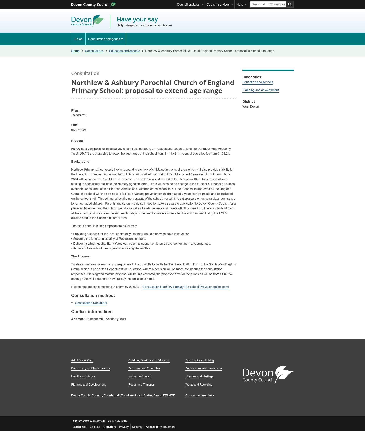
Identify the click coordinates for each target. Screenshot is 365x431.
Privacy (124, 427)
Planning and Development (88, 384)
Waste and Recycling (198, 384)
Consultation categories (104, 39)
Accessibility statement (160, 427)
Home (78, 39)
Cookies (95, 427)
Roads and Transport (141, 384)
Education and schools (257, 82)
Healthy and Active (83, 376)
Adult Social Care (82, 360)
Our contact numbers (199, 395)
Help (239, 4)
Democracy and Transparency (90, 368)
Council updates (188, 4)
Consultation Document (91, 303)
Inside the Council (139, 376)
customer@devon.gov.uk (89, 421)
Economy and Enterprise (144, 368)
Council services (218, 4)
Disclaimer (79, 427)
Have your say (144, 21)
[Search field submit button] (290, 4)
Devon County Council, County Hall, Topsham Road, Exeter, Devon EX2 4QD (123, 395)
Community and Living (199, 360)
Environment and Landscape (203, 368)
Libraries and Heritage (199, 376)
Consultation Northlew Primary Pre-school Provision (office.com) (185, 286)
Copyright (109, 427)
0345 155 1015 (117, 421)
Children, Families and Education (149, 360)
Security (137, 427)
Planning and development (260, 90)
